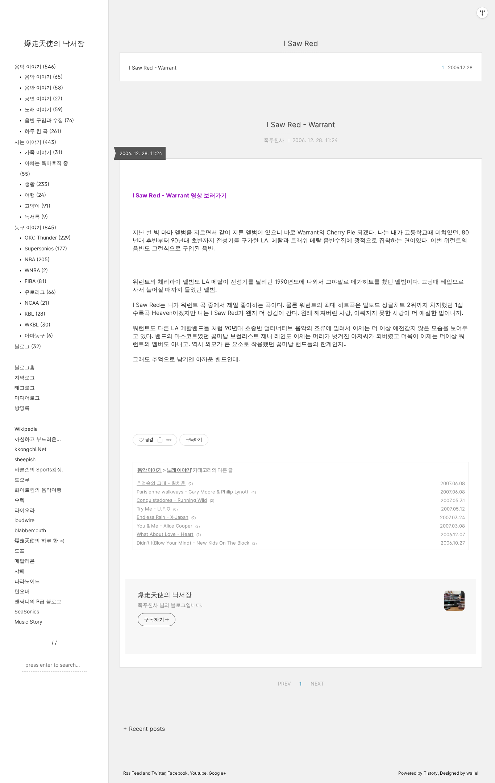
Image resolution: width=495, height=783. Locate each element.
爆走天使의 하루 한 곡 (39, 540)
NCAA (36, 303)
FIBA (34, 281)
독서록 (35, 216)
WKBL (36, 324)
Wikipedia (26, 429)
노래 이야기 (43, 109)
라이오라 (24, 510)
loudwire (24, 520)
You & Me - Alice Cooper (164, 526)
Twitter (158, 773)
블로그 (27, 346)
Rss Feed (132, 773)
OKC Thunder (47, 237)
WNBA (35, 270)
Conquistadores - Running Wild (172, 500)
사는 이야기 (35, 142)
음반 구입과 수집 (48, 120)
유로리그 (39, 292)
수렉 (19, 500)
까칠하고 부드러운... (37, 439)
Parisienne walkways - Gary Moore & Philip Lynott (193, 492)
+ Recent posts (144, 728)
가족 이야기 (42, 152)
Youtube (198, 773)
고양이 (36, 206)
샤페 (19, 571)
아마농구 (38, 335)
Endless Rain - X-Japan (162, 517)
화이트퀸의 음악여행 (38, 490)
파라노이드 (27, 581)
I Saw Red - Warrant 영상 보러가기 (180, 195)
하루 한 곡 (42, 131)
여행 (34, 195)
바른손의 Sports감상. (38, 469)
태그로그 (24, 387)
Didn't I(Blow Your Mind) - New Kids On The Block (193, 543)
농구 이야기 (35, 227)
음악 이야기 (35, 66)
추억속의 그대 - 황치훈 (161, 483)
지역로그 (24, 377)
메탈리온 (24, 561)
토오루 (22, 479)
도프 (19, 550)
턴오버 (22, 591)
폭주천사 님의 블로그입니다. (170, 605)
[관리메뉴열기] (482, 12)
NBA (36, 259)
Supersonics (45, 248)
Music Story (28, 622)
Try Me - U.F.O (153, 509)
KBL (34, 314)
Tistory (431, 773)
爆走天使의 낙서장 (54, 43)
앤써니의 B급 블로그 (37, 601)
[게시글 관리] (169, 439)
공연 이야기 (42, 98)
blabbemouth (30, 530)
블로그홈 (24, 367)
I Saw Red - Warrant (152, 67)
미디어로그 (27, 398)
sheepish (25, 459)
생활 (36, 184)
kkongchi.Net (30, 449)
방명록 (22, 408)
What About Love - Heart (165, 534)
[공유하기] (160, 439)
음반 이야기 (43, 87)
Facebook (177, 773)
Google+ (217, 773)
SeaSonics (26, 611)
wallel (472, 773)
